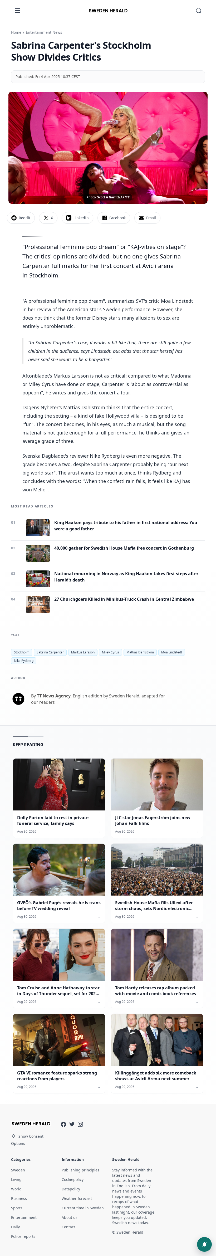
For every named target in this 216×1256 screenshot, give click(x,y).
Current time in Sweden (83, 1207)
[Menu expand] (17, 10)
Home (16, 32)
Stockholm (21, 652)
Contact (68, 1226)
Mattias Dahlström (140, 652)
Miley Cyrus (110, 652)
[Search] (198, 10)
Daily (15, 1226)
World (16, 1188)
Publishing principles (80, 1169)
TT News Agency (54, 696)
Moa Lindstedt (171, 652)
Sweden (18, 1169)
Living (16, 1179)
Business (19, 1198)
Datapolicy (71, 1188)
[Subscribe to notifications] (204, 1244)
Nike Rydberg (23, 660)
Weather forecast (77, 1198)
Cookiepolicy (73, 1179)
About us (69, 1217)
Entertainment (24, 1217)
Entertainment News (44, 32)
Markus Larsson (83, 652)
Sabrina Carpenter (50, 652)
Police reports (23, 1236)
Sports (16, 1207)
